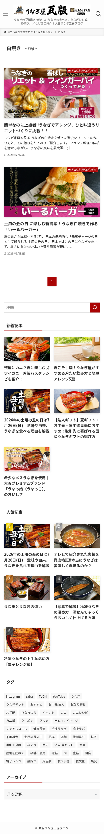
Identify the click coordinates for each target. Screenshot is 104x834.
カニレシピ (80, 712)
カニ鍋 (10, 720)
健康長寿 (39, 728)
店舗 (64, 737)
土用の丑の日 (33, 737)
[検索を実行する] (95, 307)
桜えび (31, 745)
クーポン (27, 720)
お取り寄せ (78, 704)
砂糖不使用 (37, 753)
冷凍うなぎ (59, 728)
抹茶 (94, 737)
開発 (88, 753)
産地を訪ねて (15, 753)
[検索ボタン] (98, 14)
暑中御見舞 (13, 745)
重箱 (76, 753)
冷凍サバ (79, 728)
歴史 (45, 745)
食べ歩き (64, 761)
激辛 (83, 745)
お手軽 (10, 712)
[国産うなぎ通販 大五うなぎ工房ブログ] (52, 10)
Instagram (13, 696)
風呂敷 (46, 761)
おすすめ (36, 704)
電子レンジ (13, 761)
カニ (64, 712)
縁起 (54, 753)
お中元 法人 (56, 704)
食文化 (80, 761)
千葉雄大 (12, 737)
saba (29, 696)
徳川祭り (79, 737)
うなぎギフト (15, 704)
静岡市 (31, 761)
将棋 (51, 737)
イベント (48, 712)
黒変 (94, 761)
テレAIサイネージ (66, 720)
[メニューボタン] (5, 14)
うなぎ (75, 696)
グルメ (43, 720)
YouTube (59, 696)
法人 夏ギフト (64, 745)
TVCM (43, 696)
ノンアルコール (16, 728)
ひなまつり (28, 712)
